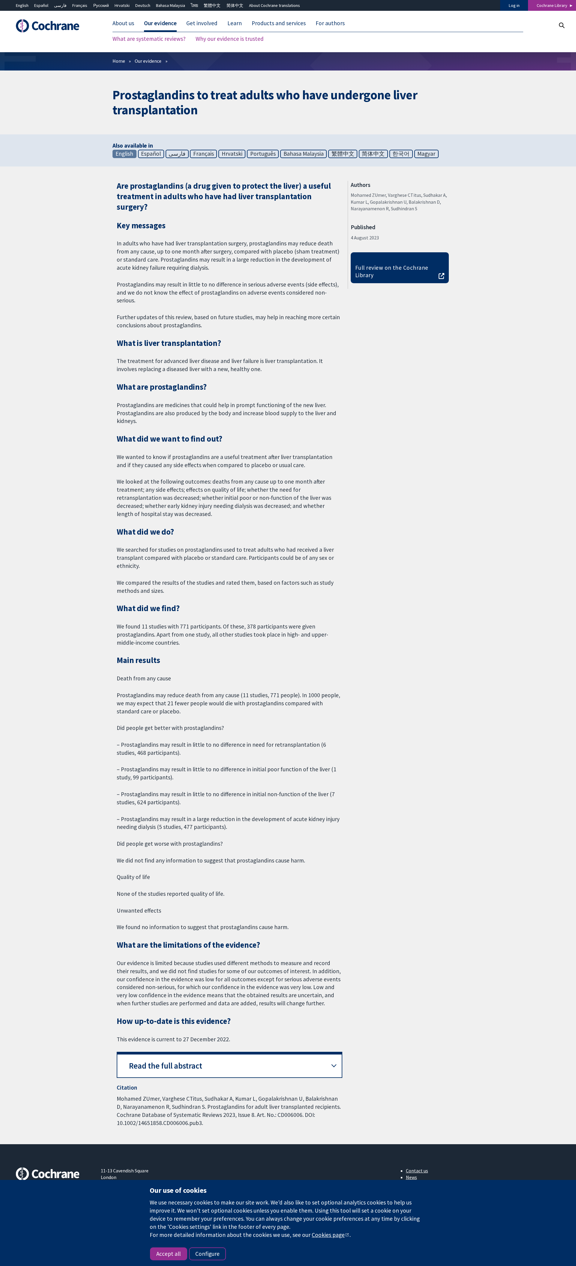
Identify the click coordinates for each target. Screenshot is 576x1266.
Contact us (417, 1171)
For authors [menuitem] (330, 23)
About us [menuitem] (123, 23)
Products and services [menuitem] (279, 23)
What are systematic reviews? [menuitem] (149, 39)
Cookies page (328, 1234)
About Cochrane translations (274, 5)
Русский (101, 5)
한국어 (401, 153)
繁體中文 (212, 5)
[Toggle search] (561, 25)
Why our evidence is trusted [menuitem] (230, 39)
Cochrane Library (552, 5)
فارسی (60, 5)
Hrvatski (122, 5)
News (411, 1177)
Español (41, 5)
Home (118, 61)
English (22, 5)
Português (263, 153)
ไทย (194, 5)
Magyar (426, 153)
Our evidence (148, 61)
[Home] (54, 26)
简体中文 (234, 5)
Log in (514, 5)
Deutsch (142, 5)
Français (79, 5)
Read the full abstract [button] (165, 1066)
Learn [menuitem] (234, 23)
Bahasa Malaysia (170, 5)
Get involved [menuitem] (202, 23)
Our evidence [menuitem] (160, 23)
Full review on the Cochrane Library (391, 271)
